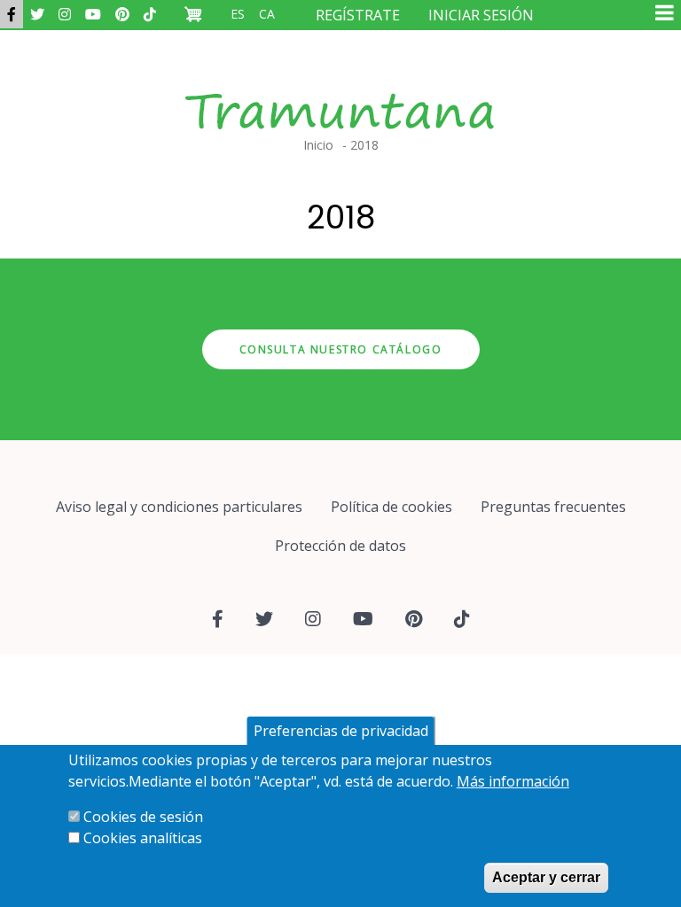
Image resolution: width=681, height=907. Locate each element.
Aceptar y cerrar (546, 877)
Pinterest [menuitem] (122, 14)
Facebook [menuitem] (11, 14)
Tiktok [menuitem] (150, 14)
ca (267, 13)
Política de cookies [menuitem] (391, 506)
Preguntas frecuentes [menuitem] (553, 506)
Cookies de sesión (143, 816)
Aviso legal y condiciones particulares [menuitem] (179, 506)
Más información (513, 781)
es (238, 13)
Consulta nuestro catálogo (340, 349)
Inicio (318, 144)
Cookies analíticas (142, 838)
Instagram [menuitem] (64, 14)
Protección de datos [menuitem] (340, 545)
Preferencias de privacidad (341, 730)
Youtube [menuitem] (93, 14)
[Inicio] (340, 94)
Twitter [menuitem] (37, 14)
